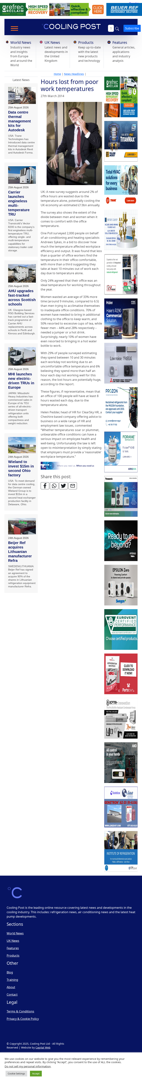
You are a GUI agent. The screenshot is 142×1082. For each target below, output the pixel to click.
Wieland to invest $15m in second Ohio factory (21, 468)
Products (86, 42)
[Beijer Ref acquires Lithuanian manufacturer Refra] (22, 526)
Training (12, 980)
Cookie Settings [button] (16, 1073)
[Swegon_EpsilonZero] (121, 585)
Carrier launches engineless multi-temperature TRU (19, 203)
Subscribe (132, 28)
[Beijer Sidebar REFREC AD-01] (121, 97)
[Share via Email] (72, 485)
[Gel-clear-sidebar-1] (121, 718)
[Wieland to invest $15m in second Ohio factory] (22, 445)
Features (119, 42)
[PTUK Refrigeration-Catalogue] (121, 674)
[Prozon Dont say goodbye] (121, 408)
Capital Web (43, 1047)
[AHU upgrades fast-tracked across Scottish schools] (22, 273)
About (11, 987)
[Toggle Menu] (14, 28)
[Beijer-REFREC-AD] (71, 9)
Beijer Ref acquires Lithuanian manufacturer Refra (20, 552)
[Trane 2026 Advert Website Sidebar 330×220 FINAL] (121, 186)
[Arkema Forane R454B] (121, 452)
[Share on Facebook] (45, 485)
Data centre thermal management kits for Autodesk (19, 121)
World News (20, 42)
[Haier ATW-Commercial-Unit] (121, 319)
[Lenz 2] (121, 807)
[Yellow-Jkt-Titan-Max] (121, 141)
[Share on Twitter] (63, 485)
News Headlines (74, 74)
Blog (10, 972)
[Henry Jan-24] (121, 230)
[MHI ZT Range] (121, 363)
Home (57, 74)
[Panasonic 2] (121, 496)
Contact (12, 994)
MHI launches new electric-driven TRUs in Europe (21, 380)
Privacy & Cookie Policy (23, 1019)
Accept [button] (36, 1073)
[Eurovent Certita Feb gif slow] (121, 629)
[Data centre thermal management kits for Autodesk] (22, 95)
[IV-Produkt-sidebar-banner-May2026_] (121, 274)
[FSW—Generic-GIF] (71, 465)
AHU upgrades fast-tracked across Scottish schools (22, 297)
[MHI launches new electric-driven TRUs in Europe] (22, 356)
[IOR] (121, 851)
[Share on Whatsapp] (54, 485)
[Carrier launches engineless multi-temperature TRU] (22, 175)
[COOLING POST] (121, 763)
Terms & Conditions (20, 1011)
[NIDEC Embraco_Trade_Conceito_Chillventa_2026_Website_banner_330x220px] (121, 541)
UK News (52, 42)
